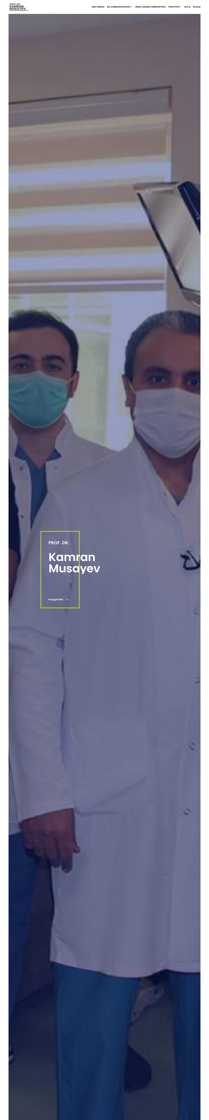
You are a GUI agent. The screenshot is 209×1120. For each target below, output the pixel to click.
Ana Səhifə (98, 6)
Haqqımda (56, 599)
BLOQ (187, 6)
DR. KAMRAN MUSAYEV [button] (118, 6)
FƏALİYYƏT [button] (174, 6)
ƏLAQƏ (196, 6)
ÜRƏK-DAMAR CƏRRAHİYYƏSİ (150, 6)
